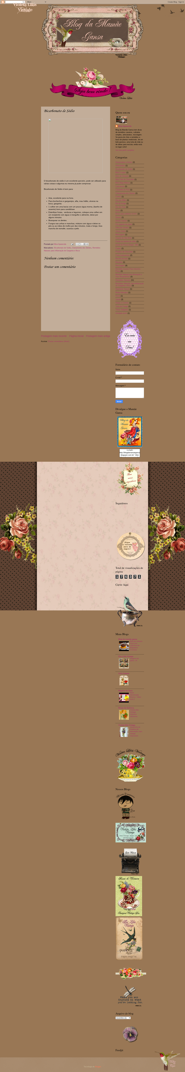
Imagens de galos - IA (134, 660)
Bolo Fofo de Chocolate (125, 179)
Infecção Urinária (122, 228)
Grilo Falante (123, 673)
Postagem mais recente (54, 336)
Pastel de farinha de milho (126, 241)
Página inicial (76, 336)
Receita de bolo (122, 259)
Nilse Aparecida (124, 126)
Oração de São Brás (124, 238)
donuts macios (121, 221)
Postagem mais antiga (98, 336)
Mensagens (120, 234)
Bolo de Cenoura (122, 176)
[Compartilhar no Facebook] (84, 244)
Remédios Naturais (123, 280)
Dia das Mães (121, 200)
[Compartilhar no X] (82, 244)
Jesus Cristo (120, 231)
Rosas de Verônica (126, 708)
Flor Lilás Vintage (125, 656)
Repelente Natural (122, 289)
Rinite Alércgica (122, 292)
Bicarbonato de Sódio (62, 248)
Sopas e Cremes (122, 303)
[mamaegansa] (129, 448)
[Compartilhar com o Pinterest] (87, 244)
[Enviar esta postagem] (72, 244)
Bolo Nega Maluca (123, 183)
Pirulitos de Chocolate (124, 252)
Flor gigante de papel (124, 224)
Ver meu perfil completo (125, 150)
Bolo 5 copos (121, 172)
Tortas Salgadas (122, 310)
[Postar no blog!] (79, 244)
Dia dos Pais (121, 207)
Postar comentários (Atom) (58, 341)
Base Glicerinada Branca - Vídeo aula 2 (135, 696)
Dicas (118, 210)
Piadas (118, 248)
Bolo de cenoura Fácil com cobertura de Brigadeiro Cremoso (136, 645)
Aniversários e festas (124, 162)
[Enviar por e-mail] (77, 244)
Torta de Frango (122, 306)
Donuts (118, 217)
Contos (118, 197)
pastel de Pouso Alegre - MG (127, 245)
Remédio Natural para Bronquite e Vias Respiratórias (129, 275)
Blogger (98, 1067)
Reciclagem (120, 266)
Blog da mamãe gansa (127, 639)
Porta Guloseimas (123, 255)
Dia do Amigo (121, 203)
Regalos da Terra (125, 691)
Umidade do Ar (121, 313)
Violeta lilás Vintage (126, 725)
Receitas (119, 262)
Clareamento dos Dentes (81, 248)
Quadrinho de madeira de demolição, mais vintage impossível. (136, 731)
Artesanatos (120, 166)
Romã (118, 296)
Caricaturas (120, 186)
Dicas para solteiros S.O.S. (126, 214)
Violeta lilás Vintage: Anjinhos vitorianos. (134, 713)
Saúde (118, 299)
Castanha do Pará (123, 190)
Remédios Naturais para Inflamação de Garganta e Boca (130, 285)
